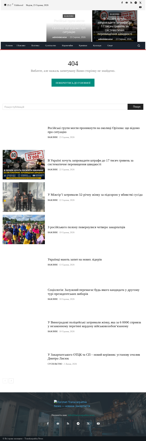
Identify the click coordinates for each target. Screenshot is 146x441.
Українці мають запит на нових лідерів (75, 259)
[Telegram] (135, 3)
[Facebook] (122, 3)
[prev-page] (5, 380)
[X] (140, 3)
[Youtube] (140, 7)
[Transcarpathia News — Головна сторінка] (73, 404)
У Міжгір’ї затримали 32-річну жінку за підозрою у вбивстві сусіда (95, 194)
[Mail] (126, 3)
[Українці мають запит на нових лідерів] (24, 261)
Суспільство (55, 364)
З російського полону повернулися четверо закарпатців (86, 227)
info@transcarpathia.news (81, 415)
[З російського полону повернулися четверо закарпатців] (24, 229)
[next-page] (11, 380)
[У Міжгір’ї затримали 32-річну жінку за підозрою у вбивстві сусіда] (24, 197)
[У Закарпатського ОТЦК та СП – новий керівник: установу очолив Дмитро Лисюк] (24, 359)
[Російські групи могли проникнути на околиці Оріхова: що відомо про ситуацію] (68, 26)
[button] (139, 45)
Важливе (69, 16)
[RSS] (131, 3)
